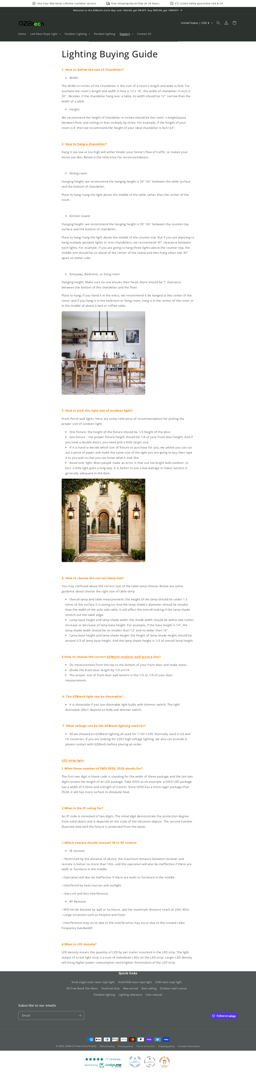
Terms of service (146, 1046)
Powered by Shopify (85, 1046)
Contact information (189, 1046)
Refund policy (107, 1046)
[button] (45, 34)
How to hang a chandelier (85, 144)
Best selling (149, 988)
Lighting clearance (130, 994)
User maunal (154, 994)
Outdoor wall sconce (173, 988)
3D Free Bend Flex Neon (82, 988)
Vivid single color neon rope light (93, 982)
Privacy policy (125, 1046)
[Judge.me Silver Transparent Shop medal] (149, 1061)
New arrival (130, 988)
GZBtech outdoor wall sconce (130, 657)
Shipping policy (166, 1046)
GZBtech (69, 1046)
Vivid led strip (110, 988)
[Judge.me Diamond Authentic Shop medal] (135, 1061)
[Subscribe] (80, 1015)
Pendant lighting (104, 994)
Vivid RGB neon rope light (135, 982)
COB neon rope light (168, 982)
